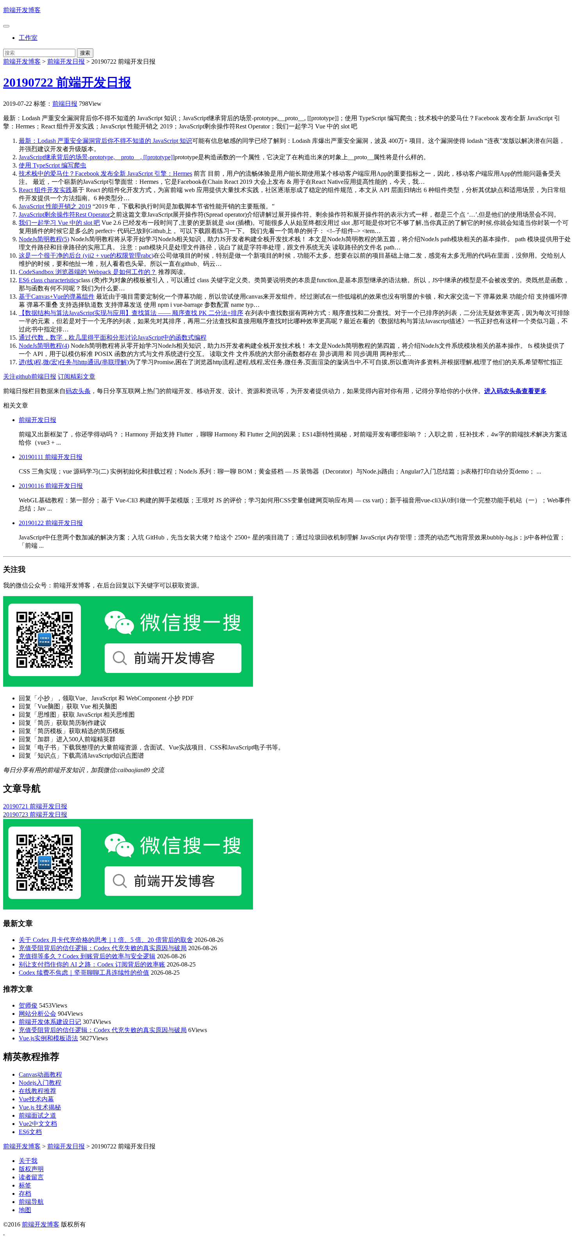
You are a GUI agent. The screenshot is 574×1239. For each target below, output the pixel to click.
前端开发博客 (22, 10)
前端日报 (64, 103)
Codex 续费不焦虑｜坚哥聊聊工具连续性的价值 (84, 972)
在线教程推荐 (37, 1091)
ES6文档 (30, 1132)
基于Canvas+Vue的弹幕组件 (56, 296)
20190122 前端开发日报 (51, 523)
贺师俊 (28, 1005)
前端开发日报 (66, 61)
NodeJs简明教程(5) (44, 239)
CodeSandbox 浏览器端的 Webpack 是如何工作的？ (88, 272)
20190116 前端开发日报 (51, 485)
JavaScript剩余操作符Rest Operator (64, 214)
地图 (25, 1210)
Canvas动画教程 (40, 1074)
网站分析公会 (37, 1013)
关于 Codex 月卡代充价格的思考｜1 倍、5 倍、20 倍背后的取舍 (106, 939)
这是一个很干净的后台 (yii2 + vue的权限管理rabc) (86, 255)
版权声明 (31, 1169)
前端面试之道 (37, 1115)
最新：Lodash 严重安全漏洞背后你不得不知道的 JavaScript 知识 (105, 140)
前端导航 (31, 1201)
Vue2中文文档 (38, 1123)
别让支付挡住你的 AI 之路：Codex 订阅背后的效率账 (92, 964)
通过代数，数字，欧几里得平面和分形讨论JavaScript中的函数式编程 (113, 337)
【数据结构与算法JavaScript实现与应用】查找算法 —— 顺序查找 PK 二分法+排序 (131, 313)
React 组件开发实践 (45, 190)
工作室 (28, 37)
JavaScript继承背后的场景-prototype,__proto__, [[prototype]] (97, 157)
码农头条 (78, 391)
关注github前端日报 (29, 376)
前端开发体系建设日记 (50, 1021)
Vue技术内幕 (36, 1099)
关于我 (28, 1160)
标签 (25, 1185)
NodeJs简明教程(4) (44, 345)
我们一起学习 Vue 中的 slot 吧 (59, 222)
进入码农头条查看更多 (515, 391)
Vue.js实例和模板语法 (48, 1038)
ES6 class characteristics (48, 280)
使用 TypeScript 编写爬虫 (52, 165)
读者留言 (31, 1177)
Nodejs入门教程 (40, 1082)
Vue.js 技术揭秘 (40, 1107)
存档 (25, 1193)
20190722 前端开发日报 (67, 82)
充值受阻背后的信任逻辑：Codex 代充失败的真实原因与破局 (103, 948)
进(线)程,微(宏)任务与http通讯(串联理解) (74, 362)
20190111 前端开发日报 (50, 457)
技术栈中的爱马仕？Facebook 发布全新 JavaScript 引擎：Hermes (105, 173)
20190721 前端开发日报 (35, 806)
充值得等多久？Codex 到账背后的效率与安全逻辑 (87, 956)
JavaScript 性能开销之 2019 (55, 206)
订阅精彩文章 (76, 376)
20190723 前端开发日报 (35, 814)
